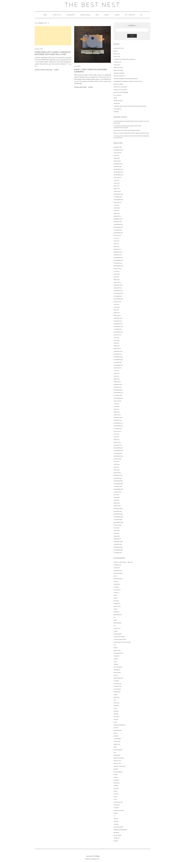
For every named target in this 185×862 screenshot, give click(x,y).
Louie (115, 708)
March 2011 (117, 442)
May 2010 (116, 467)
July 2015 (116, 304)
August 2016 (117, 268)
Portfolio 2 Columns (120, 87)
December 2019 (118, 169)
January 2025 (118, 147)
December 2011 (118, 423)
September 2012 (118, 398)
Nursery (116, 736)
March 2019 (117, 191)
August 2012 (117, 401)
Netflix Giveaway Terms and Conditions (126, 78)
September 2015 (118, 299)
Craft (115, 595)
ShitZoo (116, 788)
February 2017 (118, 252)
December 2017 (118, 224)
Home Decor (117, 683)
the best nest (92, 4)
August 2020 (117, 152)
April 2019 (117, 188)
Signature (117, 103)
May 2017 (116, 243)
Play (115, 752)
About (107, 15)
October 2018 (118, 197)
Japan (115, 694)
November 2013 (118, 359)
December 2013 (118, 357)
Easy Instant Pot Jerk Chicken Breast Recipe (127, 130)
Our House (117, 741)
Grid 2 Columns (118, 67)
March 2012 (117, 415)
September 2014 (118, 332)
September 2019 (118, 175)
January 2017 (118, 255)
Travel (116, 813)
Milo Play (116, 716)
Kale (98, 856)
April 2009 (117, 503)
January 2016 (118, 288)
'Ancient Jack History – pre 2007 (123, 562)
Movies (116, 719)
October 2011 (118, 428)
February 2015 (118, 318)
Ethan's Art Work (119, 636)
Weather (116, 832)
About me (117, 54)
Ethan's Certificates (120, 639)
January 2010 (118, 478)
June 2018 (116, 208)
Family (116, 647)
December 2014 (118, 323)
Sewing (116, 785)
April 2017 (117, 246)
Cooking (116, 587)
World (116, 841)
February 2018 (118, 219)
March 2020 (117, 161)
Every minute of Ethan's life (122, 642)
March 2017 (117, 249)
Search (132, 35)
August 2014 (117, 335)
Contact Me (117, 62)
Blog (115, 576)
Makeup (116, 711)
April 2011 (117, 439)
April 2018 (117, 213)
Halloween (117, 672)
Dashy (115, 609)
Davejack (116, 612)
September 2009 (118, 489)
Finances (116, 656)
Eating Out (117, 628)
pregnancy (117, 755)
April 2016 (117, 279)
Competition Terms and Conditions (124, 59)
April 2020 (117, 158)
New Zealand (118, 730)
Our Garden (117, 738)
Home (45, 15)
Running (116, 780)
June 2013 (116, 373)
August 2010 (117, 459)
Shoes (115, 791)
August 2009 (117, 492)
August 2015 (117, 301)
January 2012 (118, 420)
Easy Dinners (117, 623)
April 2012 (117, 412)
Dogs (115, 620)
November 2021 (118, 150)
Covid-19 (116, 592)
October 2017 (118, 230)
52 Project (117, 567)
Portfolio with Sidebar (121, 92)
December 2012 (118, 390)
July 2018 (116, 205)
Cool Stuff (117, 590)
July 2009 (116, 494)
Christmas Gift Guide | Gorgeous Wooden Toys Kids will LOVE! (53, 53)
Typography (117, 109)
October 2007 (118, 552)
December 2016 (118, 257)
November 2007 (118, 550)
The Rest (116, 807)
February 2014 (118, 351)
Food (115, 661)
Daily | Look (117, 606)
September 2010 (118, 456)
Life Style (116, 703)
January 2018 (118, 221)
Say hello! (117, 783)
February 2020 (118, 164)
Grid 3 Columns (118, 70)
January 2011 (118, 445)
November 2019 (118, 172)
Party (115, 747)
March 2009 (117, 505)
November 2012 (118, 392)
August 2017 (117, 235)
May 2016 (116, 277)
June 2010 (116, 464)
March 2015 (117, 315)
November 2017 (118, 227)
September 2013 (118, 365)
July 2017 (116, 238)
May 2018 (116, 210)
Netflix (116, 727)
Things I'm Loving (119, 810)
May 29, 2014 (77, 66)
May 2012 (116, 409)
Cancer (116, 581)
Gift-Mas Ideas (118, 667)
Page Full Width (118, 84)
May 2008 (116, 533)
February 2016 (118, 285)
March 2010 (117, 472)
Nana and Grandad (119, 725)
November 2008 (118, 517)
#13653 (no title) (119, 48)
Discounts (71, 15)
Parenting (117, 744)
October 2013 (118, 362)
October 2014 (118, 329)
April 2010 (117, 470)
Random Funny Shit (120, 766)
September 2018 (118, 199)
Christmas (43, 69)
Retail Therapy (83, 87)
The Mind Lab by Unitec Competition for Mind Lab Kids (130, 106)
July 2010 (116, 461)
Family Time (117, 650)
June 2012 (116, 406)
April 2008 (117, 536)
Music (115, 722)
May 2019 (116, 186)
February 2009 (118, 508)
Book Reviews (118, 578)
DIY (114, 617)
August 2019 (117, 177)
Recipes (116, 769)
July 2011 (116, 434)
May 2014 (116, 343)
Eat (115, 625)
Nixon (115, 733)
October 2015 (118, 296)
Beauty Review (118, 573)
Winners (116, 111)
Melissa (116, 714)
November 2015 (118, 293)
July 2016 (116, 271)
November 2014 (118, 326)
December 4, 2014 (39, 48)
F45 (115, 645)
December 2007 (118, 547)
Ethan (116, 631)
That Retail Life (118, 802)
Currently (117, 603)
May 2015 (116, 310)
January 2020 (118, 166)
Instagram (117, 692)
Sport (115, 796)
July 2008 (116, 528)
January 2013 (118, 387)
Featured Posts (118, 653)
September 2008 (118, 522)
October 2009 (118, 486)
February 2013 (118, 384)
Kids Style (116, 697)
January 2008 (118, 544)
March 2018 (117, 216)
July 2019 (116, 180)
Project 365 (117, 760)
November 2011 (118, 426)
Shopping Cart (118, 100)
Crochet (116, 601)
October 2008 (118, 519)
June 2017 (116, 241)
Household (117, 689)
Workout (117, 838)
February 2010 (118, 475)
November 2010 (118, 450)
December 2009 (118, 481)
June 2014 (116, 340)
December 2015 (118, 290)
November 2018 (118, 194)
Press (117, 15)
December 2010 (118, 448)
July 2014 (116, 337)
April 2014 (117, 346)
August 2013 (117, 368)
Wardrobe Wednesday (120, 829)
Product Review (48, 69)
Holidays (116, 681)
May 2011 (116, 437)
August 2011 (117, 431)
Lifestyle (56, 15)
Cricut (116, 598)
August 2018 (117, 202)
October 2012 (118, 395)
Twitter (116, 821)
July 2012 (116, 403)
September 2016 (118, 266)
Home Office (118, 686)
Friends (116, 664)
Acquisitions (85, 15)
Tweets (116, 818)
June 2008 (116, 530)
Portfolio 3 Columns (120, 89)
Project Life (117, 763)
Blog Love (117, 56)
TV (114, 816)
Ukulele (116, 824)
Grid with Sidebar (119, 73)
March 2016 (117, 282)
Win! (97, 15)
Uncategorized (118, 827)
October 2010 (118, 453)
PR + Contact (130, 15)
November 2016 (118, 260)
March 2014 (117, 348)
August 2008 (117, 525)
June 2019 (116, 183)
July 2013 (116, 370)
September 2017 (118, 232)
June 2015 (116, 307)
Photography (118, 749)
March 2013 (117, 381)
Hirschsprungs (118, 678)
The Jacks (116, 805)
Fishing (116, 659)
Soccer (116, 794)
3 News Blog (117, 565)
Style (115, 799)
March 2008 (117, 539)
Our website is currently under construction (128, 81)
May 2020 (116, 155)
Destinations (118, 614)
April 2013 (117, 379)
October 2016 (118, 263)
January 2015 (118, 321)
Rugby (116, 774)
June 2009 (116, 497)
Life (115, 700)
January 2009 (118, 511)
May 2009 (116, 500)
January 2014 (118, 354)
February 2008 (118, 541)
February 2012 (118, 417)
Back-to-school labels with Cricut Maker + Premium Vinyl (131, 133)
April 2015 (117, 312)
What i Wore (117, 835)
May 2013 (116, 376)
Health (116, 675)
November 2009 (118, 483)
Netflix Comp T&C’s (119, 76)
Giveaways (117, 670)
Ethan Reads (117, 634)
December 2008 (118, 514)
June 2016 (116, 274)
